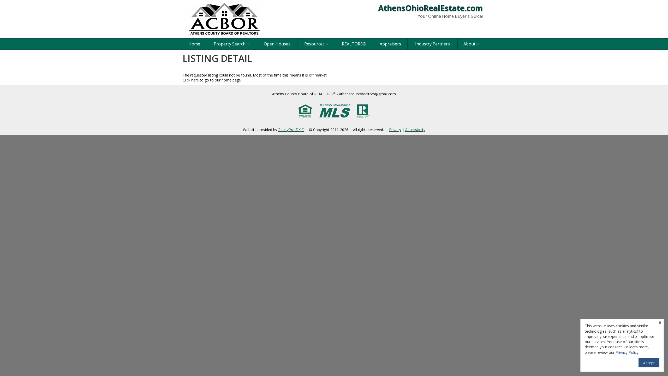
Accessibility (415, 129)
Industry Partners (432, 44)
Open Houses (277, 44)
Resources (315, 44)
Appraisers (390, 44)
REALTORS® (354, 44)
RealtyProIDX (291, 129)
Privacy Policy (627, 352)
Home (194, 44)
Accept (649, 362)
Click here (191, 80)
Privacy (395, 129)
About (469, 44)
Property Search (230, 44)
